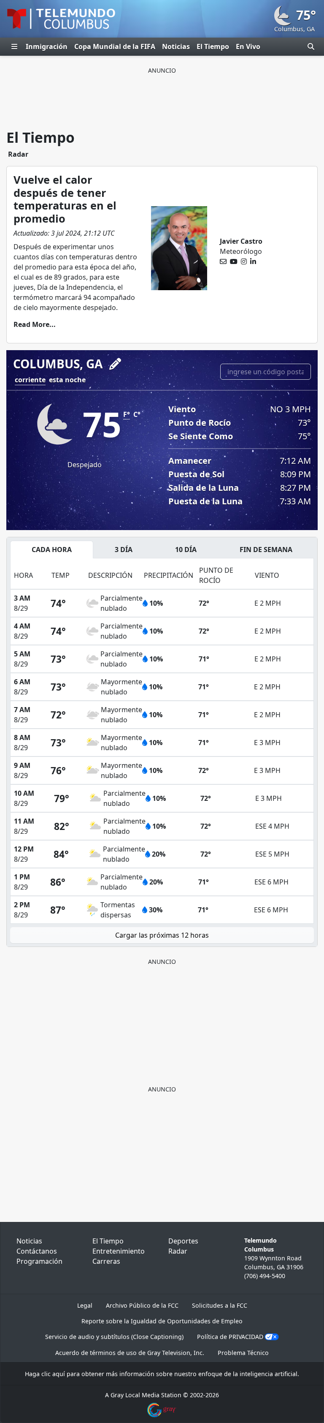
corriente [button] (30, 379)
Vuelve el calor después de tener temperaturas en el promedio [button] (65, 198)
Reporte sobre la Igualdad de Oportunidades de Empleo (162, 1321)
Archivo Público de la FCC (142, 1305)
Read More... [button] (35, 324)
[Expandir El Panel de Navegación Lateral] (14, 46)
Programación (39, 1261)
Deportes (183, 1241)
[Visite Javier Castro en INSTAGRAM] (243, 261)
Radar (18, 154)
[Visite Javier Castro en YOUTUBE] (233, 261)
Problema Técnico (243, 1353)
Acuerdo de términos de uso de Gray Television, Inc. (129, 1353)
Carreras (106, 1261)
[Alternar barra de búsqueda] (311, 46)
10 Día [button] (186, 549)
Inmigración (47, 46)
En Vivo (248, 46)
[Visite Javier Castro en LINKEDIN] (253, 261)
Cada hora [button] (52, 549)
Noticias (176, 46)
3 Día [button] (123, 549)
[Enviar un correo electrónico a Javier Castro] (223, 261)
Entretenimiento (118, 1251)
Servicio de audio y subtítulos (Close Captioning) (114, 1337)
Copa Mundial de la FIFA (114, 46)
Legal (84, 1305)
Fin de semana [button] (266, 549)
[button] (115, 364)
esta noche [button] (67, 379)
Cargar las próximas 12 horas (162, 935)
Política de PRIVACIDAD (230, 1337)
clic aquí (53, 1374)
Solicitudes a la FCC (219, 1305)
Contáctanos (36, 1251)
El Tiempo (213, 46)
